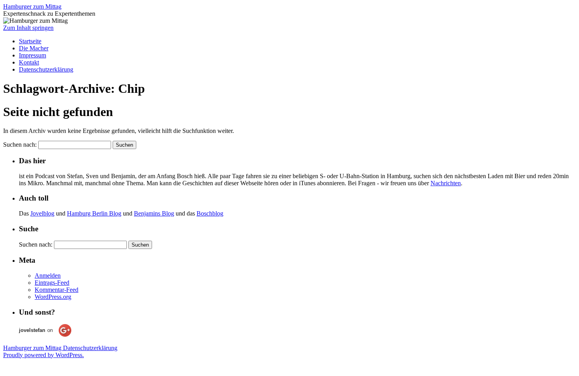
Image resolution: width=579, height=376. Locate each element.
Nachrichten (446, 183)
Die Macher (33, 48)
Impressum (32, 55)
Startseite (30, 41)
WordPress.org (53, 296)
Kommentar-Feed (56, 289)
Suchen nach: (20, 144)
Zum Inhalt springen (28, 27)
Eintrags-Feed (52, 282)
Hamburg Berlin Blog (94, 213)
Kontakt (29, 62)
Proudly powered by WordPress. (43, 355)
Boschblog (210, 213)
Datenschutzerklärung (46, 69)
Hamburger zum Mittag (32, 6)
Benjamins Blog (154, 213)
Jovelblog (42, 213)
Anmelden (48, 275)
